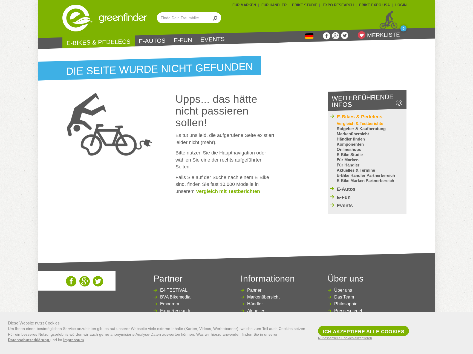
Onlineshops (349, 149)
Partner (254, 290)
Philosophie (345, 304)
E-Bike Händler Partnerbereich (366, 175)
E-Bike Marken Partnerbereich (365, 180)
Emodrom (169, 304)
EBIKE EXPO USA (374, 5)
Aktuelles (256, 310)
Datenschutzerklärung (29, 340)
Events (212, 39)
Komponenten (350, 144)
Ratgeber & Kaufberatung (361, 128)
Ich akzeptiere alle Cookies (363, 331)
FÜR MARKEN (244, 5)
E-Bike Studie (350, 154)
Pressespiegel (348, 310)
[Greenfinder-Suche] (215, 17)
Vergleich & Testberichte (360, 123)
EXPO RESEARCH (338, 5)
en (309, 36)
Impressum (73, 340)
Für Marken (348, 159)
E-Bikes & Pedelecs (99, 42)
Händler (255, 304)
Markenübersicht (353, 133)
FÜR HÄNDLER (274, 5)
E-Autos (152, 41)
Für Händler (348, 165)
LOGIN (400, 5)
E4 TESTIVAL (174, 290)
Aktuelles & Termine (356, 170)
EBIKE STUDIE (304, 5)
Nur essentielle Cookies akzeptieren (345, 338)
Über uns (343, 290)
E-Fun (183, 40)
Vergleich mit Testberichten (228, 191)
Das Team (344, 297)
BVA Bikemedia (175, 297)
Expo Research (175, 310)
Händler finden (351, 139)
